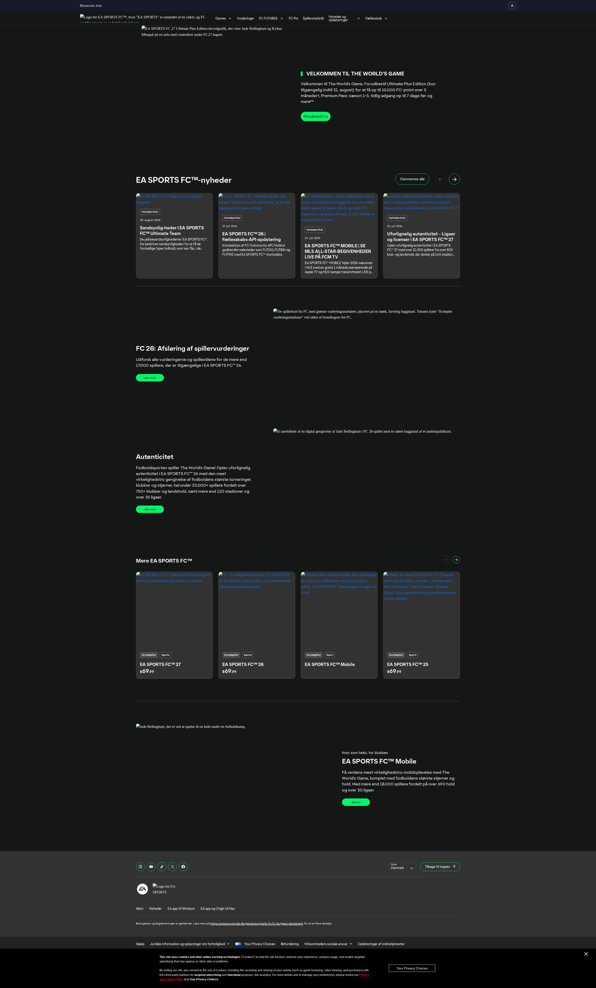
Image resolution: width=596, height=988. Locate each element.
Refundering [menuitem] (290, 944)
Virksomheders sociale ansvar (326, 944)
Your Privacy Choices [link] (259, 944)
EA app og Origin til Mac (218, 909)
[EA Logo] (142, 889)
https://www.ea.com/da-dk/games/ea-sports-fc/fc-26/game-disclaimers (256, 923)
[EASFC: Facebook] (183, 866)
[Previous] (440, 179)
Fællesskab (374, 18)
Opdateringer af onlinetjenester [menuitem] (381, 944)
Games (220, 18)
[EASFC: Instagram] (140, 866)
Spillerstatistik (313, 18)
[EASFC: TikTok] (161, 866)
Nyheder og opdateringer (338, 18)
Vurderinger (245, 18)
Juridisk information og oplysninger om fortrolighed (187, 944)
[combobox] (402, 866)
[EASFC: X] (172, 866)
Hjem (139, 909)
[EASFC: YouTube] (151, 866)
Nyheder (155, 909)
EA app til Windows (181, 909)
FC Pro (293, 18)
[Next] (454, 179)
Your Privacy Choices (412, 968)
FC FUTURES (268, 18)
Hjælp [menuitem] (140, 944)
